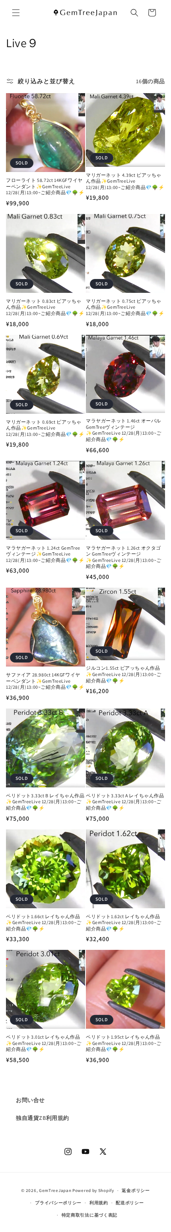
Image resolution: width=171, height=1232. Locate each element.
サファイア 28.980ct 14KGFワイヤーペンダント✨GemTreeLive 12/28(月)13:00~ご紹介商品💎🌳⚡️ (45, 681)
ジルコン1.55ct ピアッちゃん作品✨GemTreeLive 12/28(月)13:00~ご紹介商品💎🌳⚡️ (123, 674)
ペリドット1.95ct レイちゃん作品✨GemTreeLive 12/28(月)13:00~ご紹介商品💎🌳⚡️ (123, 1043)
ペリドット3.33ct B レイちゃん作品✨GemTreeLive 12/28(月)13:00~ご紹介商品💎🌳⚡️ (45, 802)
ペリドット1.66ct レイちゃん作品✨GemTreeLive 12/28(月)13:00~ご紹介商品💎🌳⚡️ (44, 922)
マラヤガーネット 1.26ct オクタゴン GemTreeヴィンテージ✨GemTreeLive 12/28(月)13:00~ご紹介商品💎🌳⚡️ (123, 557)
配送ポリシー (130, 1202)
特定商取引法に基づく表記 (89, 1215)
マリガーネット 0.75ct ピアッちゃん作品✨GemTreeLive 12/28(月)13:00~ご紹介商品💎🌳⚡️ (125, 307)
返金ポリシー (136, 1190)
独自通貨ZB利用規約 (42, 1117)
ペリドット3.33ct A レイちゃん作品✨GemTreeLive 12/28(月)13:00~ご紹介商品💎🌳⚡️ (125, 802)
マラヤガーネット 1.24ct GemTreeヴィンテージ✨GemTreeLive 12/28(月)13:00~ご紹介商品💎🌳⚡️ (45, 554)
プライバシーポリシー (58, 1202)
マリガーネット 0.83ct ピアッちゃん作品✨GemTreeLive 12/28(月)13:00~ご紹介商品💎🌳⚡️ (45, 307)
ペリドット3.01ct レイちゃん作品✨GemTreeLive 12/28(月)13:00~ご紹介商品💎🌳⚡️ (44, 1043)
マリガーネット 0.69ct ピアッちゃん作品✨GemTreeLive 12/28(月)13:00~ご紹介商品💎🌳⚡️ (45, 428)
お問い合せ (30, 1100)
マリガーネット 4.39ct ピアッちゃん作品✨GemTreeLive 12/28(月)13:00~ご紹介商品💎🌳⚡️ (125, 181)
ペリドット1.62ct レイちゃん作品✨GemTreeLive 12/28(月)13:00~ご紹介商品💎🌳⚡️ (123, 922)
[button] (16, 12)
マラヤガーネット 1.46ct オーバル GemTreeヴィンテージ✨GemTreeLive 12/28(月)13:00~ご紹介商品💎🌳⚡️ (123, 430)
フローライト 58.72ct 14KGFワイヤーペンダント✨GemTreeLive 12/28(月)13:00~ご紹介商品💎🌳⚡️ (45, 186)
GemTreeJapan (55, 1190)
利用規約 (98, 1202)
